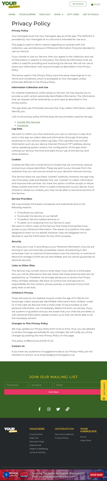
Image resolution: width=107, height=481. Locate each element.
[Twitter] (58, 409)
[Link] (67, 409)
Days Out (44, 14)
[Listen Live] (104, 398)
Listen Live (104, 389)
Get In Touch (91, 14)
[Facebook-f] (39, 409)
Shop (57, 14)
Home (11, 14)
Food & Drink (27, 14)
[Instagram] (49, 409)
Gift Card (73, 14)
